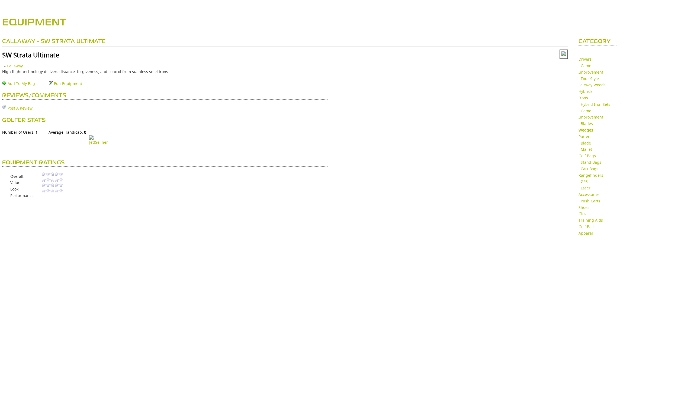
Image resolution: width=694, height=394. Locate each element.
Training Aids (591, 220)
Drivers (585, 59)
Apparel (586, 233)
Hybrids (586, 91)
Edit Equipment (67, 83)
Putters (585, 136)
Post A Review (20, 108)
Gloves (584, 213)
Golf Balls (587, 226)
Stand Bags (591, 162)
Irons (583, 97)
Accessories (589, 194)
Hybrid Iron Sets (595, 104)
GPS (584, 181)
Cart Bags (589, 168)
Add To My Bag (21, 83)
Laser (585, 188)
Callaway (15, 65)
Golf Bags (587, 155)
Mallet (586, 149)
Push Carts (590, 200)
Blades (587, 123)
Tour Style (590, 78)
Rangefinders (591, 175)
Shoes (584, 207)
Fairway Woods (592, 84)
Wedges (586, 130)
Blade (586, 143)
